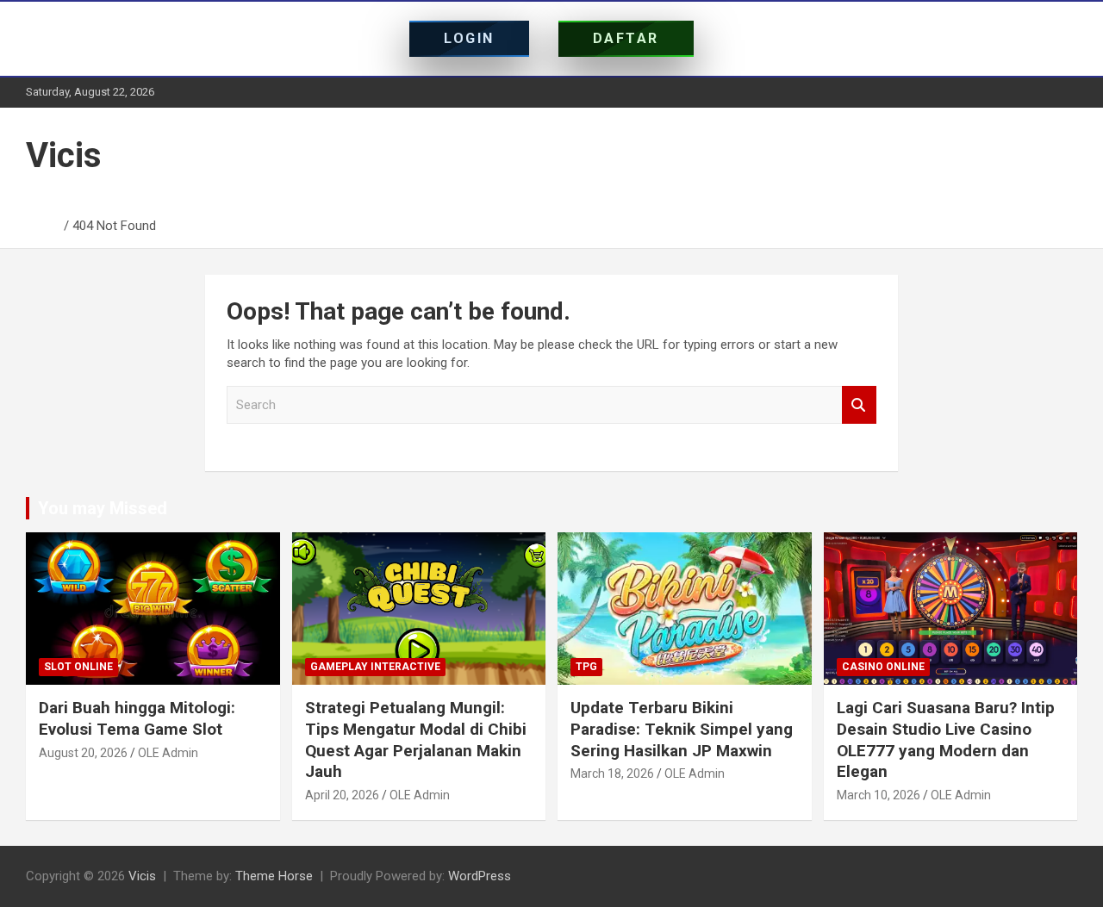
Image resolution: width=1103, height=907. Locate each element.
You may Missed (102, 508)
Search (859, 405)
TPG (586, 667)
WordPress (479, 876)
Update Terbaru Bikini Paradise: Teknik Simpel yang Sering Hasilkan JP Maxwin (681, 729)
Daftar (626, 38)
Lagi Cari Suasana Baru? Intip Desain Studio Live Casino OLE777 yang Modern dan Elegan (946, 739)
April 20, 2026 (342, 795)
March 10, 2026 (878, 795)
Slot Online (78, 667)
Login (469, 38)
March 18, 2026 (612, 773)
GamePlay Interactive (375, 667)
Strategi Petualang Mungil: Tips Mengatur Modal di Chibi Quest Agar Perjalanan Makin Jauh (416, 739)
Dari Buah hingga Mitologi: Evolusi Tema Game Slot (137, 718)
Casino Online (883, 667)
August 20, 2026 (83, 753)
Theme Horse (274, 876)
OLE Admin (168, 753)
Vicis (64, 155)
